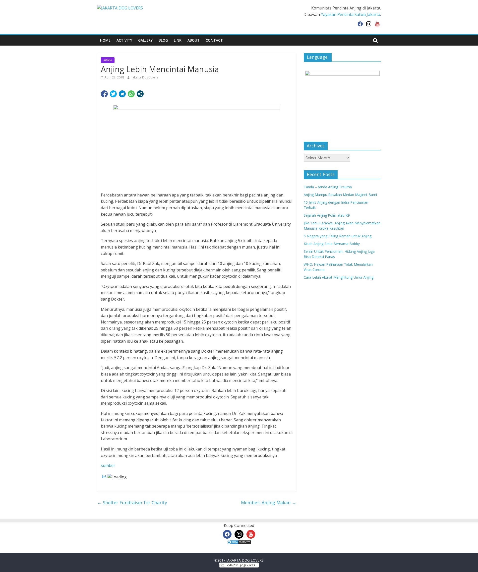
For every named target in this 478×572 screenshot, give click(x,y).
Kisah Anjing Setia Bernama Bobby (332, 243)
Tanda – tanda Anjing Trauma (328, 187)
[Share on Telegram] (122, 93)
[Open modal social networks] (140, 93)
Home (105, 40)
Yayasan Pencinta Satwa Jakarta (350, 14)
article (107, 60)
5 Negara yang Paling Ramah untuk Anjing (337, 236)
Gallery (145, 40)
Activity (124, 40)
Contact (214, 40)
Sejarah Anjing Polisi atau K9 (327, 215)
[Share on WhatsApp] (131, 93)
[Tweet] (113, 93)
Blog (163, 40)
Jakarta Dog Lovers (145, 77)
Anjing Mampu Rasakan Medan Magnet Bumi (340, 194)
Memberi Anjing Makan (268, 503)
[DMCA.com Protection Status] (239, 542)
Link (177, 40)
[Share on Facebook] (104, 93)
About (193, 40)
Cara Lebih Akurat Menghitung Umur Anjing (338, 277)
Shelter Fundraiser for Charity (132, 503)
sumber (108, 465)
